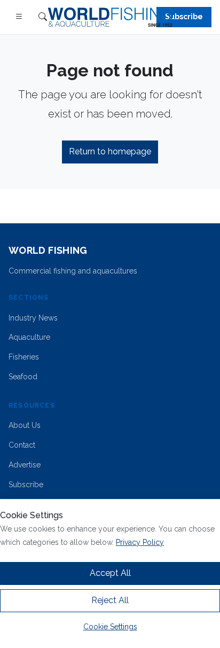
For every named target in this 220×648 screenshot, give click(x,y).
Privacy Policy (140, 542)
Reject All (110, 600)
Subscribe (184, 16)
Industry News (33, 318)
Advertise (25, 464)
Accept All (110, 573)
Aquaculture (29, 337)
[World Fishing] (110, 17)
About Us (25, 425)
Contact (22, 445)
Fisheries (24, 357)
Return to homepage (110, 151)
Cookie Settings (110, 626)
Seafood (23, 376)
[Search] (42, 17)
